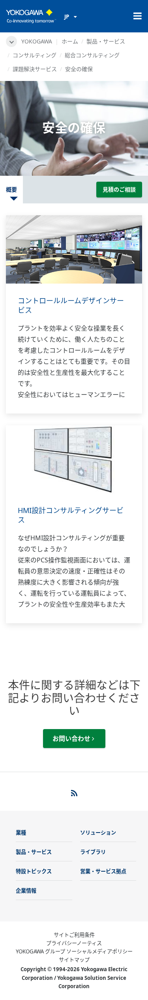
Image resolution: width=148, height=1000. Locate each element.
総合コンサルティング (92, 55)
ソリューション (98, 832)
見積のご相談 (119, 189)
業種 (21, 832)
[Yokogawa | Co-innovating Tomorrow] (31, 16)
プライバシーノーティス (74, 943)
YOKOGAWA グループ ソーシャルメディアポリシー (74, 951)
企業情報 (26, 890)
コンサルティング (34, 55)
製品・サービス (105, 41)
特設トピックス (34, 871)
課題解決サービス (35, 69)
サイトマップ (74, 959)
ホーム (70, 41)
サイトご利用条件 (74, 934)
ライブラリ (93, 851)
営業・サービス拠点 (103, 871)
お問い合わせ (72, 738)
